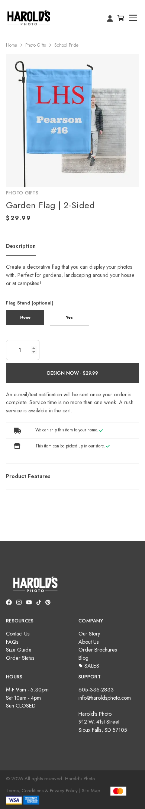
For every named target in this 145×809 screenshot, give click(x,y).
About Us (88, 642)
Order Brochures (97, 649)
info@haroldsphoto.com (104, 698)
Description (21, 246)
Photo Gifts (35, 45)
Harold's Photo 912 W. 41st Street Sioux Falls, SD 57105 (102, 722)
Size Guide (19, 649)
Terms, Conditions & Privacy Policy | (43, 790)
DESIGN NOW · (65, 373)
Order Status (20, 658)
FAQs (12, 642)
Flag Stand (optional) (30, 302)
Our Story (89, 633)
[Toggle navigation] (133, 18)
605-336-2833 (96, 689)
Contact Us (18, 633)
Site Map (91, 790)
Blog (83, 658)
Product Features (28, 476)
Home (11, 45)
